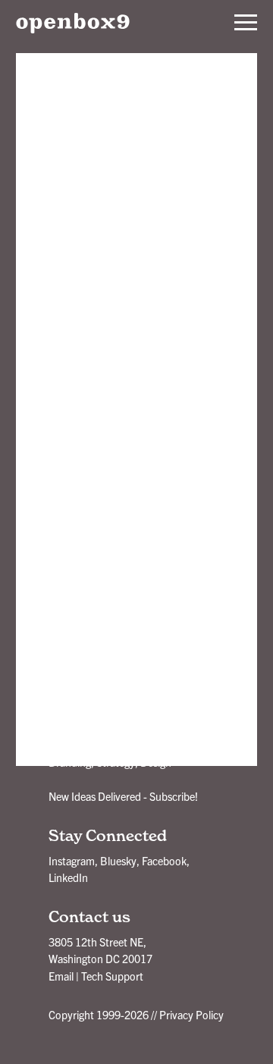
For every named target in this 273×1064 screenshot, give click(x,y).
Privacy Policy (191, 1015)
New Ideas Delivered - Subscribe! (123, 796)
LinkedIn (68, 877)
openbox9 (73, 22)
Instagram (72, 861)
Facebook (164, 861)
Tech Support (112, 976)
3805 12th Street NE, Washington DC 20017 (100, 950)
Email (61, 976)
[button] (245, 23)
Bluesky (118, 861)
